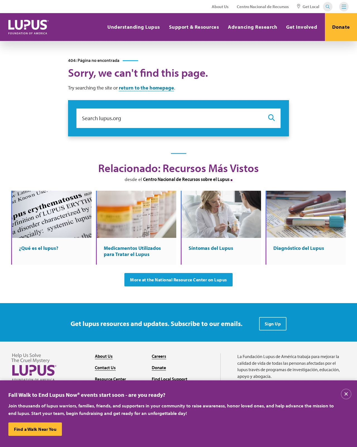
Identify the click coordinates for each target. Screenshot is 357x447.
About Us (220, 6)
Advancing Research (252, 27)
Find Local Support (169, 379)
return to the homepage (146, 87)
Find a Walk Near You (35, 429)
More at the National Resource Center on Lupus (178, 279)
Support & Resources (194, 27)
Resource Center (110, 379)
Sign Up (273, 324)
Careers (159, 356)
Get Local (310, 6)
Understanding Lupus (133, 27)
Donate (341, 27)
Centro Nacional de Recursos (263, 6)
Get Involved (301, 27)
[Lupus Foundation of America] (28, 27)
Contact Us (105, 367)
